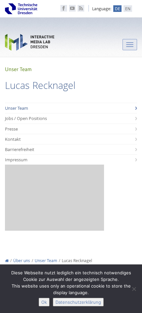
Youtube (72, 8)
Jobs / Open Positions (26, 118)
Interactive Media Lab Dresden (29, 44)
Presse (11, 129)
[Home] (7, 260)
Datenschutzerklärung (78, 302)
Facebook (63, 8)
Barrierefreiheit (19, 149)
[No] (133, 289)
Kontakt (13, 139)
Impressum (16, 160)
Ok (44, 302)
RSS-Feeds (81, 8)
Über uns (21, 260)
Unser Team (16, 108)
